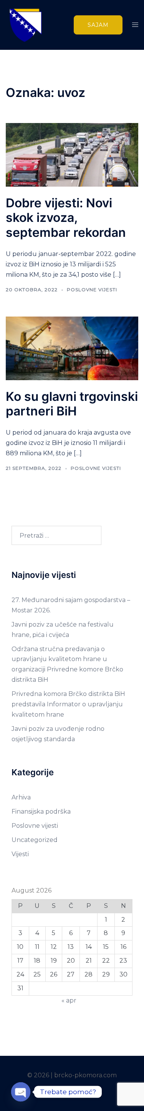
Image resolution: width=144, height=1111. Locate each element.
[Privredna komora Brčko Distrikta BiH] (25, 24)
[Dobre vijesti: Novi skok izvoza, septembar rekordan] (72, 154)
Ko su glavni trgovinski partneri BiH (72, 403)
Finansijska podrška (41, 811)
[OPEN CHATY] (20, 1092)
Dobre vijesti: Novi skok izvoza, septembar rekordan (66, 217)
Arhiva (21, 797)
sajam (98, 24)
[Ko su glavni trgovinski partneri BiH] (72, 347)
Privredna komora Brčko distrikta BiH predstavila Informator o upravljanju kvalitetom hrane (68, 704)
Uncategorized (35, 840)
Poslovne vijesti (92, 289)
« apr (68, 1000)
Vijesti (20, 854)
